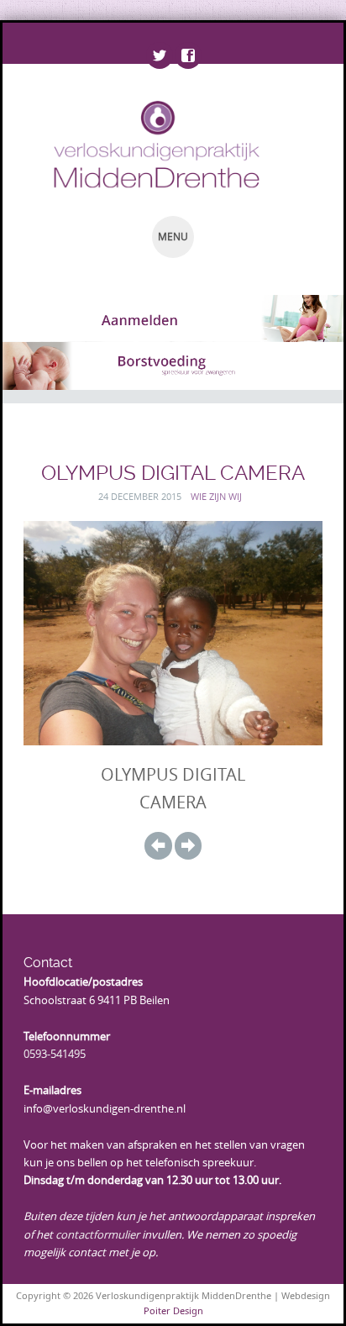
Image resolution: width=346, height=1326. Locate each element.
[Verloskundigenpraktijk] (143, 143)
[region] (173, 318)
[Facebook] (187, 56)
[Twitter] (158, 56)
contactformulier (97, 1234)
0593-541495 (55, 1053)
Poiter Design (173, 1310)
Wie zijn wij (216, 496)
